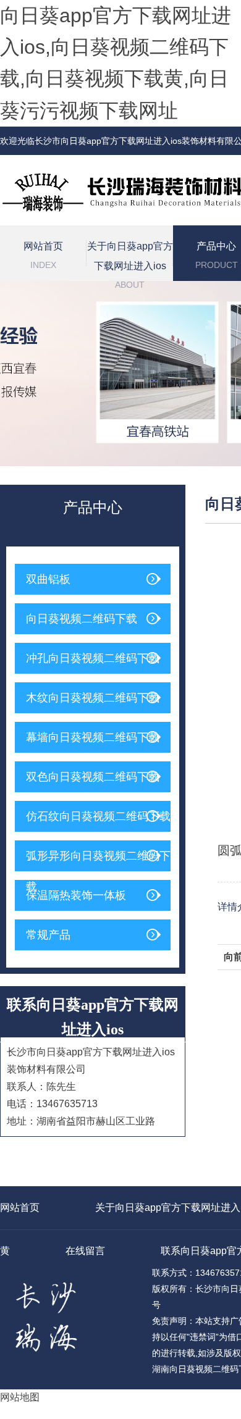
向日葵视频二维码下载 (81, 619)
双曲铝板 (48, 579)
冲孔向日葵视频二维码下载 (92, 658)
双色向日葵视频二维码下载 (92, 777)
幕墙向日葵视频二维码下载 (92, 737)
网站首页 (43, 255)
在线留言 (85, 1250)
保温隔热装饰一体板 (76, 895)
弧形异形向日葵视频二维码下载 (98, 860)
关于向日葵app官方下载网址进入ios (130, 261)
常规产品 (48, 935)
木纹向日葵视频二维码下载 (92, 698)
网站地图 (20, 1397)
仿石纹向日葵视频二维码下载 (98, 816)
